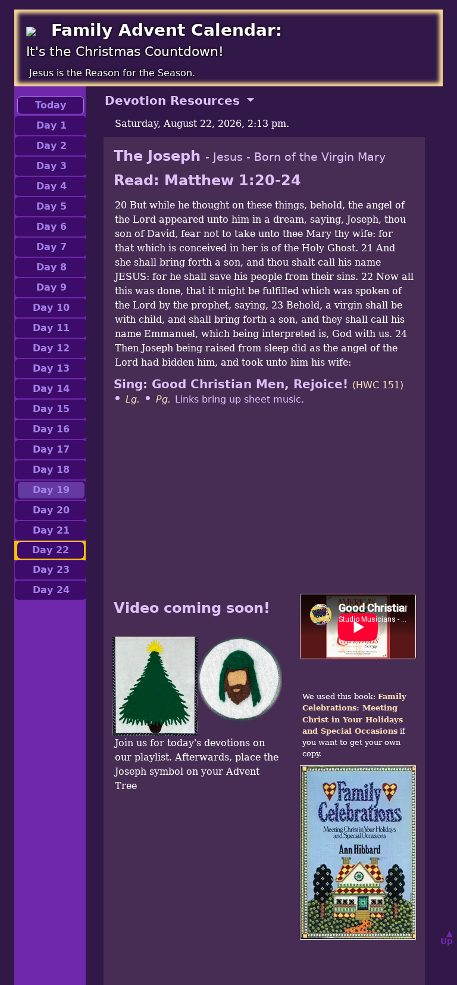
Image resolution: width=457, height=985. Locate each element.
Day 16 (51, 429)
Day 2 (51, 145)
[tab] (264, 100)
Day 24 (51, 590)
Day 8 (51, 267)
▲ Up (446, 937)
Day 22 (50, 550)
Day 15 (51, 408)
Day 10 (51, 307)
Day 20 (51, 510)
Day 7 (51, 247)
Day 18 (51, 469)
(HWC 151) (377, 385)
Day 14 (51, 388)
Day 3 (51, 166)
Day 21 (51, 530)
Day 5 (51, 206)
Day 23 (51, 569)
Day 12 (51, 348)
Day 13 (51, 368)
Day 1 (51, 125)
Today (50, 105)
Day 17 (51, 449)
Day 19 (51, 489)
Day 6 (51, 226)
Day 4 (51, 186)
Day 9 (51, 287)
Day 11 (51, 327)
